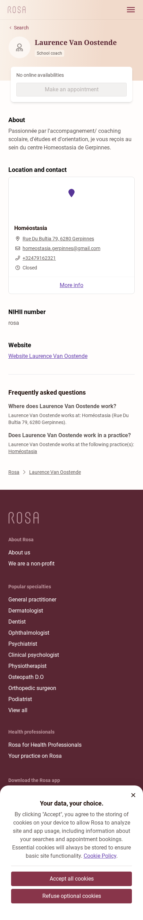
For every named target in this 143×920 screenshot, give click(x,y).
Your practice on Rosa (35, 756)
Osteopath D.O (26, 677)
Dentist (17, 621)
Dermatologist (25, 610)
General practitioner (32, 599)
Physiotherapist (27, 666)
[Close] (133, 795)
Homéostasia (22, 451)
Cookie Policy (100, 856)
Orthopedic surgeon (32, 688)
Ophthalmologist (28, 632)
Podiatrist (20, 699)
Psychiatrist (22, 644)
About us (19, 552)
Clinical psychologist (33, 655)
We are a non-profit (31, 563)
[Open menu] (130, 10)
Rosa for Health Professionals (45, 745)
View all (17, 710)
